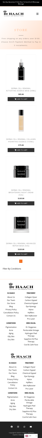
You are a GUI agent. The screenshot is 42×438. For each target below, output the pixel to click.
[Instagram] (18, 427)
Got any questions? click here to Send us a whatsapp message (21, 3)
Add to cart (22, 99)
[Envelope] (31, 427)
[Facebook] (12, 427)
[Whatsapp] (24, 427)
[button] (37, 14)
